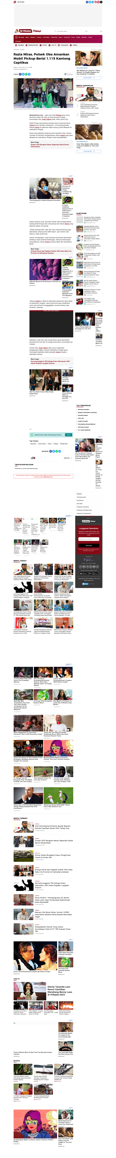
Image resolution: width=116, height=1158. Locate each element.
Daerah (22, 49)
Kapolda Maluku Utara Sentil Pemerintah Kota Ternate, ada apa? (91, 228)
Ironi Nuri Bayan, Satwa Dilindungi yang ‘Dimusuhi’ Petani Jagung (22, 1078)
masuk (24, 468)
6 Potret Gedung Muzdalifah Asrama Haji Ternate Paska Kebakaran (63, 1078)
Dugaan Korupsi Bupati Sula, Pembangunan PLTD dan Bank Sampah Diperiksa (92, 247)
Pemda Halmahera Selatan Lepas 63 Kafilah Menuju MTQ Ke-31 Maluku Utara (43, 631)
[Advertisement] (58, 15)
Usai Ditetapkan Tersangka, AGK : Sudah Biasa (51, 1012)
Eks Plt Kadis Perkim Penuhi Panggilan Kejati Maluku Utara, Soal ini (92, 282)
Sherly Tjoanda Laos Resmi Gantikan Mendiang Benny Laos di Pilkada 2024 (60, 990)
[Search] (86, 31)
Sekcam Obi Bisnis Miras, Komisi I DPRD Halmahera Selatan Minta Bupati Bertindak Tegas (62, 596)
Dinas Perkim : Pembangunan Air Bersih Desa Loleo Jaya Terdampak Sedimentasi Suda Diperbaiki (43, 596)
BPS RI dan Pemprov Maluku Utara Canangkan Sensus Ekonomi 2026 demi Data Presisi (63, 632)
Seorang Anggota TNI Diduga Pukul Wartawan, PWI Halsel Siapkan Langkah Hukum (50, 362)
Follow (69, 435)
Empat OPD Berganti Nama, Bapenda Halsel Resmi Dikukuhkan (50, 145)
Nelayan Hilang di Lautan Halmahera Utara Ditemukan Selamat (92, 291)
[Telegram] (29, 74)
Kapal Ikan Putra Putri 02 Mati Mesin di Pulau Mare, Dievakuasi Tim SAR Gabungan (92, 265)
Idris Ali (81, 418)
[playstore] (93, 573)
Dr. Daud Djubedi (84, 430)
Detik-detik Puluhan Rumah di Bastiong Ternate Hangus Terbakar (65, 1013)
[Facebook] (20, 74)
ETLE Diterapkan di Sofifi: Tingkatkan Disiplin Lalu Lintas (92, 255)
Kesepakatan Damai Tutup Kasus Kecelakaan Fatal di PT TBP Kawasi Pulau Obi (22, 613)
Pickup (58, 115)
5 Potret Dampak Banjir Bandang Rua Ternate (41, 1096)
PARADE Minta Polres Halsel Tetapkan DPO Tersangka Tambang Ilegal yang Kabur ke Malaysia (43, 614)
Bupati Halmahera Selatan (87, 412)
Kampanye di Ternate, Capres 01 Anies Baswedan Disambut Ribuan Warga (20, 1013)
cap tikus (33, 443)
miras (32, 125)
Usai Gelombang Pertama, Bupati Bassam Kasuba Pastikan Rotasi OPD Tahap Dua (23, 579)
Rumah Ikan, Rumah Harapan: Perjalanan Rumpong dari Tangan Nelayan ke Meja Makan (41, 1079)
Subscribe (89, 545)
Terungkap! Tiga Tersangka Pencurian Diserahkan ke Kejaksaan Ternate (92, 301)
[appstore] (84, 573)
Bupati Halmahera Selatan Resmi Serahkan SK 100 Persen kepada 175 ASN (63, 613)
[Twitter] (23, 74)
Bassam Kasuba (83, 409)
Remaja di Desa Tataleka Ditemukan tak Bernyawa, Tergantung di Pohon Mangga (92, 220)
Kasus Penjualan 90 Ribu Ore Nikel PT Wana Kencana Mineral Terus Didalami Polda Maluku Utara (92, 275)
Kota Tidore (46, 119)
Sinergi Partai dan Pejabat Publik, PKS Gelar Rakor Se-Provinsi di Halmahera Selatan (51, 252)
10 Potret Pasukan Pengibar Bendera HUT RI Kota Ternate (23, 1097)
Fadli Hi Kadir (83, 421)
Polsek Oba (63, 443)
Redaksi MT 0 (23, 69)
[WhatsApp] (26, 74)
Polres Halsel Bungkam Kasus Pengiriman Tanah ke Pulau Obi (53, 856)
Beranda (16, 49)
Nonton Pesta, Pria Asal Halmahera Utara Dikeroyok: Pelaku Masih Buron (92, 238)
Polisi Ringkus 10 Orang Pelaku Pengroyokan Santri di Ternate (36, 1012)
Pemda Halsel (83, 415)
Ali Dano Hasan (83, 427)
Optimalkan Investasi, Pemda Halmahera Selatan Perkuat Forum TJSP (22, 631)
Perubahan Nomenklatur (87, 424)
